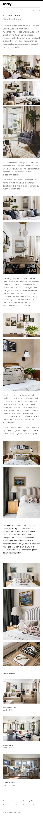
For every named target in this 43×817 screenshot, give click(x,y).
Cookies (18, 805)
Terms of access (8, 805)
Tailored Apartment (10, 707)
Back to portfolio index (39, 10)
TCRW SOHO (8, 745)
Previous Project (33, 10)
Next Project (36, 10)
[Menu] (29, 5)
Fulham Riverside (9, 783)
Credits (32, 805)
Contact (25, 805)
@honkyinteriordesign (24, 801)
